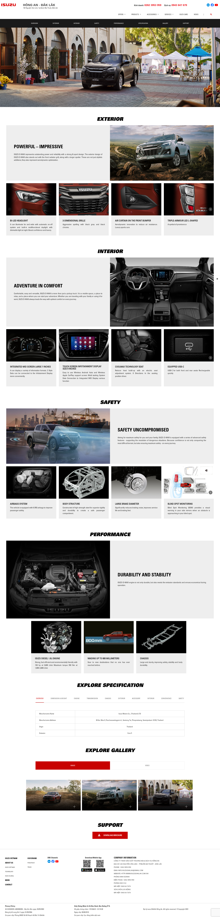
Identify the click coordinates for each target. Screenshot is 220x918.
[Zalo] (208, 4)
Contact (8, 885)
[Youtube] (216, 4)
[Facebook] (212, 4)
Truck (29, 867)
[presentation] (9, 209)
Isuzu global (9, 876)
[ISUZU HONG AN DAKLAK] (8, 5)
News (196, 14)
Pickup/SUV (31, 863)
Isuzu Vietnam (11, 858)
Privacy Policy (10, 906)
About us (9, 863)
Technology (9, 871)
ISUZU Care (183, 14)
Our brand (32, 858)
